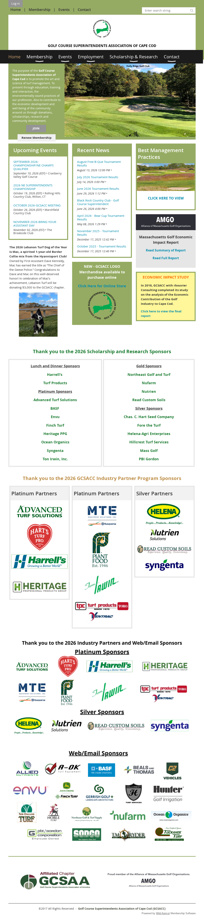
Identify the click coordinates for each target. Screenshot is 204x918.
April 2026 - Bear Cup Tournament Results (100, 217)
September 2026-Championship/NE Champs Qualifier (33, 165)
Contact (84, 9)
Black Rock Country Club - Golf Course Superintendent (98, 202)
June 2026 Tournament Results (98, 189)
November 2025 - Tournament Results (98, 233)
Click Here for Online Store (102, 286)
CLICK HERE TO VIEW (166, 198)
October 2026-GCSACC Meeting (37, 205)
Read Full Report (166, 258)
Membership (39, 9)
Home (15, 9)
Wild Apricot (163, 913)
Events (64, 9)
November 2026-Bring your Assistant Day (34, 223)
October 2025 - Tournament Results (101, 246)
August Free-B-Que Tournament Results (99, 163)
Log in (15, 3)
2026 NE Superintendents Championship (32, 187)
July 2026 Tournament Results (97, 177)
